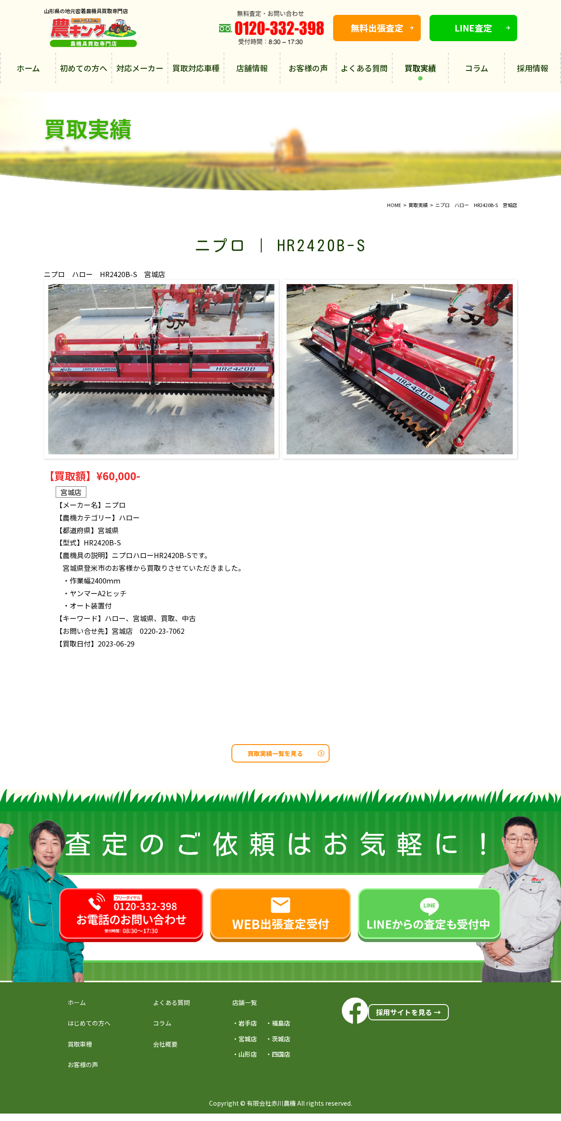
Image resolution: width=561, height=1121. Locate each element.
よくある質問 (364, 68)
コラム (476, 68)
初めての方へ (83, 68)
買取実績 (420, 68)
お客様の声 (308, 68)
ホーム (28, 68)
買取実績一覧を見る (275, 753)
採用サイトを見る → (408, 1012)
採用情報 (532, 68)
